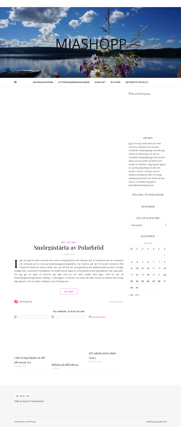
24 (137, 281)
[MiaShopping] (90, 42)
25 (142, 281)
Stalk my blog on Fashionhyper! (29, 401)
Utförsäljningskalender (74, 82)
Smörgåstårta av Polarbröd (69, 247)
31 (137, 287)
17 (137, 274)
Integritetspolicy (137, 82)
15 (164, 268)
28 (159, 281)
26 (148, 281)
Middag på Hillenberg (64, 364)
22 (164, 274)
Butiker (115, 82)
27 (153, 281)
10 (137, 268)
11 (142, 268)
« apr (131, 294)
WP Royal (31, 421)
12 (148, 268)
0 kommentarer (116, 301)
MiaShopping (26, 301)
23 (131, 281)
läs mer (69, 291)
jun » (137, 294)
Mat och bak (68, 242)
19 (148, 274)
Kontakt (100, 82)
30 (131, 287)
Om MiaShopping (43, 82)
